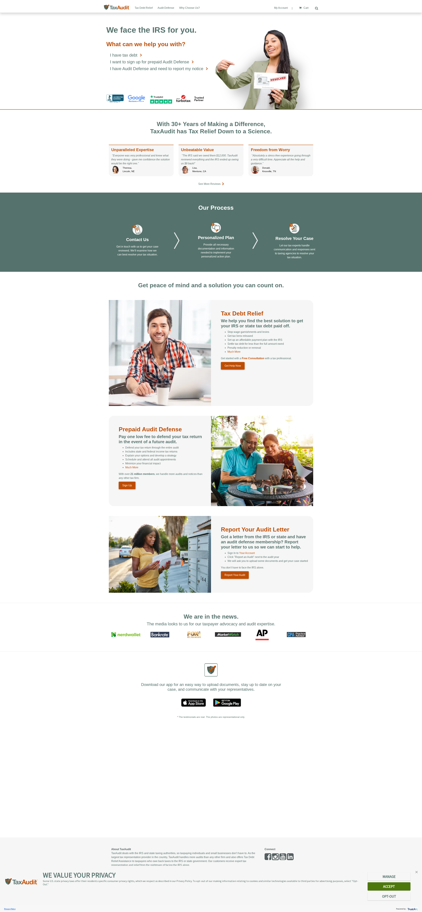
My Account (281, 7)
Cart (305, 7)
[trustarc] (412, 909)
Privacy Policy (10, 909)
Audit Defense (166, 7)
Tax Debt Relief (144, 7)
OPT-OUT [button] (389, 896)
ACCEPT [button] (389, 886)
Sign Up (127, 485)
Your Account (247, 553)
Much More (234, 351)
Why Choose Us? (189, 7)
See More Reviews (209, 183)
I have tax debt (123, 55)
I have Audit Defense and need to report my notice (156, 68)
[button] (416, 872)
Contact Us (137, 239)
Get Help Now (233, 365)
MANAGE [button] (389, 876)
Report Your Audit (235, 575)
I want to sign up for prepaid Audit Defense (149, 61)
